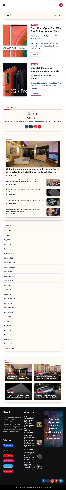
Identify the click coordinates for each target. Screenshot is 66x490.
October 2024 (8, 303)
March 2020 (8, 344)
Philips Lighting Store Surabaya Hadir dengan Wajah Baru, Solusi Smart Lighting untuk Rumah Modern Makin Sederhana (33, 172)
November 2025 (9, 267)
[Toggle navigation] (4, 5)
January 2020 (9, 348)
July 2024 (7, 317)
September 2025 (9, 276)
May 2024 (7, 326)
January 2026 (9, 258)
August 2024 (8, 312)
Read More (36, 54)
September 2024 (9, 308)
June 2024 (8, 321)
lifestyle (34, 24)
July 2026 (7, 231)
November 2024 (9, 299)
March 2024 (8, 335)
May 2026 (7, 240)
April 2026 (7, 244)
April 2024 (7, 330)
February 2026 (9, 253)
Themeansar (47, 487)
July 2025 (7, 285)
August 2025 (8, 280)
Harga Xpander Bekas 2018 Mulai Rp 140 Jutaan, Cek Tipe (24, 200)
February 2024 (9, 339)
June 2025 (8, 290)
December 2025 (9, 262)
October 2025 (8, 271)
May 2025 (7, 294)
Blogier (38, 487)
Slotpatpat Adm (38, 36)
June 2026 (8, 235)
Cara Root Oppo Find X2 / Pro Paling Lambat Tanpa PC (46, 31)
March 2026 (8, 249)
